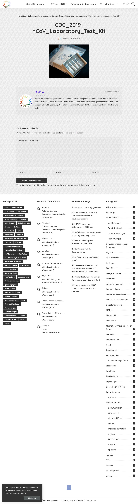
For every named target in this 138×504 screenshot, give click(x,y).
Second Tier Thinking (115, 387)
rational (111, 444)
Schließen (32, 498)
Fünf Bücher (111, 268)
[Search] (133, 4)
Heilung (20, 235)
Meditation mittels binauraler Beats (119, 327)
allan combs (9, 211)
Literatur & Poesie (114, 305)
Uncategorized (112, 471)
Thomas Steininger (12, 304)
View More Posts (110, 92)
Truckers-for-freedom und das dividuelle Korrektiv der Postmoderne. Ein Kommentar (85, 268)
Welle (7, 323)
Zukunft (109, 476)
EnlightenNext (24, 223)
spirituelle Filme (113, 402)
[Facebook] (124, 4)
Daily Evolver (10, 223)
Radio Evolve (10, 289)
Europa (7, 227)
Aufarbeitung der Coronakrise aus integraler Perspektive (53, 214)
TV (107, 460)
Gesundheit (9, 231)
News (108, 345)
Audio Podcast (112, 218)
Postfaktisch (10, 277)
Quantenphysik (10, 285)
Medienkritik (111, 315)
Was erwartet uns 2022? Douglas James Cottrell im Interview (84, 288)
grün (19, 231)
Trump (22, 316)
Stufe (23, 300)
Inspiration (110, 278)
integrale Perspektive (13, 246)
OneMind (65, 38)
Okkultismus (111, 350)
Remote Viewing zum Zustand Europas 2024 (52, 281)
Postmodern (113, 439)
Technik (109, 455)
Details (22, 493)
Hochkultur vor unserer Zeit (15, 238)
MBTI (108, 310)
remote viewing (11, 296)
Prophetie (110, 371)
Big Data (110, 252)
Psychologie (111, 381)
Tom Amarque (10, 308)
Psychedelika (112, 376)
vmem (22, 319)
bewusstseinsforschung (14, 215)
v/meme (112, 397)
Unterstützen (67, 500)
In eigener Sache (113, 273)
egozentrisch (114, 413)
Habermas (9, 235)
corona (23, 219)
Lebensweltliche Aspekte (117, 299)
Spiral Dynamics (11, 300)
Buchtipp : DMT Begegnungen (88, 207)
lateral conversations (13, 262)
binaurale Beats (11, 219)
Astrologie (22, 211)
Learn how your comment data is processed (75, 185)
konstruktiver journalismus (15, 258)
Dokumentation (115, 408)
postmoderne (23, 277)
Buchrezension (112, 258)
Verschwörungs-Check (118, 360)
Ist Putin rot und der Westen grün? (50, 243)
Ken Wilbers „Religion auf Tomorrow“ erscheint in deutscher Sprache (84, 215)
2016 (6, 208)
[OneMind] (7, 4)
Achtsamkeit (17, 208)
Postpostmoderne (12, 281)
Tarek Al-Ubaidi (115, 228)
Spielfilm (112, 450)
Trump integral (10, 319)
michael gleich (10, 269)
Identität (8, 242)
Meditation (111, 320)
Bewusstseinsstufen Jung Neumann (117, 245)
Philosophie (111, 366)
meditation (24, 265)
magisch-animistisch (117, 429)
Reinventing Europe (12, 292)
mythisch (112, 434)
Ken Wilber (23, 254)
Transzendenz (10, 316)
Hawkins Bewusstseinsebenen (51, 330)
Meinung (110, 334)
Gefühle (17, 227)
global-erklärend (115, 418)
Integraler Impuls (113, 289)
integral (111, 423)
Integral (18, 242)
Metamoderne (112, 339)
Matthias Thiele (11, 265)
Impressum (91, 500)
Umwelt (109, 465)
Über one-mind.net (50, 500)
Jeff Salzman (10, 254)
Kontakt (79, 500)
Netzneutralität (11, 273)
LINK (44, 105)
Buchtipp (110, 263)
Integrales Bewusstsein (14, 250)
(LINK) (87, 105)
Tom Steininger (11, 312)
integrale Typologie (114, 284)
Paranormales (112, 355)
